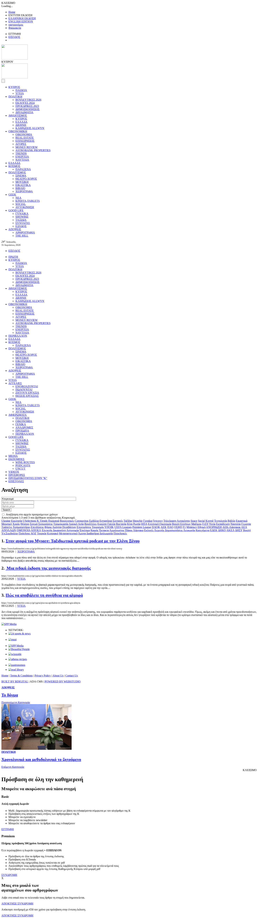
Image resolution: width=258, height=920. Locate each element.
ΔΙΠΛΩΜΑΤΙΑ (24, 112)
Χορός (16, 523)
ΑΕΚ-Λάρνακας (231, 527)
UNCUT (20, 468)
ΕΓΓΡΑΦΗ (7, 829)
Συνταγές (118, 520)
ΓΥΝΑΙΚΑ (21, 213)
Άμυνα (82, 533)
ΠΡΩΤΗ (13, 256)
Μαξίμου (196, 523)
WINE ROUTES (25, 462)
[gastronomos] (16, 665)
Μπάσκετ (191, 527)
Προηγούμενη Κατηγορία (15, 702)
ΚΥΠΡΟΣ (14, 87)
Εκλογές (149, 530)
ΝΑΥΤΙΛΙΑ (22, 159)
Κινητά (209, 520)
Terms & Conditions (21, 675)
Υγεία (212, 523)
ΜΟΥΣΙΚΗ (22, 181)
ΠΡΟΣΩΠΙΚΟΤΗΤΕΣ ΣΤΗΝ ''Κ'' (27, 478)
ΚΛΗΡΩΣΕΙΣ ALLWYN (29, 128)
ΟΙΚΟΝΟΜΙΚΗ (17, 131)
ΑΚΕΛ (230, 530)
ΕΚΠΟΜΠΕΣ (16, 459)
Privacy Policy (43, 675)
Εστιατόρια (106, 520)
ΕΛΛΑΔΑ (21, 121)
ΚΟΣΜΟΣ (14, 166)
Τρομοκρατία (60, 523)
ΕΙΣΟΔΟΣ (14, 36)
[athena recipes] (17, 659)
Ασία (81, 523)
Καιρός (94, 530)
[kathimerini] (16, 645)
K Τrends (42, 520)
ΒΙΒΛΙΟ (20, 188)
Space (194, 520)
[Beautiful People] (19, 649)
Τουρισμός (98, 527)
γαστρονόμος (15, 24)
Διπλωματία (106, 533)
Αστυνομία (72, 530)
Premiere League (141, 527)
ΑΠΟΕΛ (36, 530)
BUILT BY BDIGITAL (14, 681)
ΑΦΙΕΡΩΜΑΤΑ (17, 414)
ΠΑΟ (170, 527)
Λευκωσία (189, 530)
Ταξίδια (128, 520)
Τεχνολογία (220, 520)
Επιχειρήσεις (84, 527)
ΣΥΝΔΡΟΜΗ (9, 874)
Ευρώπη (102, 523)
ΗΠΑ (144, 523)
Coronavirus (81, 520)
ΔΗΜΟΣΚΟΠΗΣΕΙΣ (27, 109)
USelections (29, 520)
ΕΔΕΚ (213, 530)
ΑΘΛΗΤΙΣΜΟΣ (17, 115)
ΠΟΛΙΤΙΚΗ (15, 96)
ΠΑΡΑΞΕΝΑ (23, 169)
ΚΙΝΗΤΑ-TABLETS (27, 200)
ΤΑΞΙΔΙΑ (21, 219)
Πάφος (129, 530)
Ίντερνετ (158, 520)
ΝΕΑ (18, 197)
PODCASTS (22, 465)
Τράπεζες (6, 527)
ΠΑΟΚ (156, 527)
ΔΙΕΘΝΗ (20, 124)
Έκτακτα (104, 530)
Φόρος (48, 527)
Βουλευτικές (67, 520)
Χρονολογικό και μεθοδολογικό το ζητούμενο (41, 759)
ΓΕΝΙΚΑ (20, 424)
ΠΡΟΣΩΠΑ (22, 430)
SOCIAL (20, 204)
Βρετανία (121, 523)
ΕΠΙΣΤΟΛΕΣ (16, 481)
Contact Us (71, 675)
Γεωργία (246, 523)
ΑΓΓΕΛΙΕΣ (15, 383)
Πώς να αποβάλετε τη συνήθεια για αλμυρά (44, 595)
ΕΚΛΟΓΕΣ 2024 (25, 102)
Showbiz (138, 520)
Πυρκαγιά (53, 520)
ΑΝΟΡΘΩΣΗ (214, 527)
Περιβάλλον (69, 527)
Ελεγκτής (47, 530)
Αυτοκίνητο (183, 520)
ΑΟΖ (33, 533)
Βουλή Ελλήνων (181, 523)
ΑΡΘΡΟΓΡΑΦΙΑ (25, 232)
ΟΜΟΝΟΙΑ (23, 530)
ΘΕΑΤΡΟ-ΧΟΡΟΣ (26, 178)
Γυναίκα (147, 520)
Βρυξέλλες (90, 523)
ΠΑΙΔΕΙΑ (21, 90)
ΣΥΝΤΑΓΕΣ (22, 223)
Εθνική (202, 527)
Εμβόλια (94, 520)
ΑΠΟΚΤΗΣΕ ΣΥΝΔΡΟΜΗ (17, 903)
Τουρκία (41, 533)
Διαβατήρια (92, 533)
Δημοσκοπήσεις (174, 530)
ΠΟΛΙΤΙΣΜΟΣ (17, 172)
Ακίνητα (57, 527)
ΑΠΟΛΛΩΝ (8, 530)
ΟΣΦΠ (178, 527)
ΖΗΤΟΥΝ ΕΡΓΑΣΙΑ (27, 392)
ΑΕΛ (244, 527)
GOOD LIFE (16, 210)
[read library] (16, 669)
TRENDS (21, 153)
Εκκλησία (16, 520)
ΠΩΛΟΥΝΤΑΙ (23, 389)
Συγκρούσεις (45, 523)
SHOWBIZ (21, 216)
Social (201, 520)
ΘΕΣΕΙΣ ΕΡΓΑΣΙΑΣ (27, 395)
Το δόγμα (9, 695)
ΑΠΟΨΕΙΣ (14, 229)
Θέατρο (25, 523)
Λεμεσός (159, 530)
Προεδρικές (120, 533)
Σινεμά (34, 523)
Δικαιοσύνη (59, 530)
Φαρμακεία (14, 27)
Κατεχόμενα (202, 530)
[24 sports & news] (19, 633)
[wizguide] (14, 654)
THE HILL (21, 235)
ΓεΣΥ (205, 523)
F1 (184, 527)
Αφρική (73, 523)
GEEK (12, 194)
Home (11, 12)
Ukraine (5, 520)
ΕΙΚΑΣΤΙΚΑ (23, 185)
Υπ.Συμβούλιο (9, 533)
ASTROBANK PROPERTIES (33, 150)
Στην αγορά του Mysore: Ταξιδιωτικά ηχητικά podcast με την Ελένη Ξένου (73, 541)
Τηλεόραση (169, 520)
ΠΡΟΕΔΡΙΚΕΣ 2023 (27, 106)
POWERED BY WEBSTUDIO (63, 681)
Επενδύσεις (37, 527)
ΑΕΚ (164, 527)
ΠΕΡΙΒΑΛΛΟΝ (17, 335)
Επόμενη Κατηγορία (12, 766)
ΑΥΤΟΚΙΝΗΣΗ (24, 207)
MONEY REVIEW (26, 147)
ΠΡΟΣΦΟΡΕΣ (16, 474)
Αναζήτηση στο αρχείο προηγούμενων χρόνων (32, 514)
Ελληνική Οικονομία (159, 523)
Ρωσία (136, 523)
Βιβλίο (231, 520)
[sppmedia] (8, 624)
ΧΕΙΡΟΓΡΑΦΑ (24, 191)
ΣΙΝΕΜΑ (20, 175)
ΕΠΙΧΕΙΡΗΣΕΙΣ (24, 140)
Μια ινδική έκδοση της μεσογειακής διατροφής (48, 568)
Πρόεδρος (24, 533)
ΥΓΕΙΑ (19, 93)
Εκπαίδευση (223, 523)
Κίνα (130, 523)
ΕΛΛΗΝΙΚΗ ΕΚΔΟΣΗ (22, 18)
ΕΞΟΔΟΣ (21, 226)
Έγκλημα (85, 530)
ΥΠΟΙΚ (109, 527)
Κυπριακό (52, 533)
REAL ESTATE (24, 137)
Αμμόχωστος (116, 530)
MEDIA (13, 455)
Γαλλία (111, 523)
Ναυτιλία (235, 523)
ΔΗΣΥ (238, 530)
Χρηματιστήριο (21, 527)
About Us (57, 675)
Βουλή (247, 530)
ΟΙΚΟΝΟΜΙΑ (23, 134)
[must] (12, 639)
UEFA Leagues (123, 527)
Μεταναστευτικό (68, 533)
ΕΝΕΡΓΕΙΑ (22, 156)
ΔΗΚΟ (222, 530)
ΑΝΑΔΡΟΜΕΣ (24, 427)
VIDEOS (13, 471)
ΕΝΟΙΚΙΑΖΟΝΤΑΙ (26, 386)
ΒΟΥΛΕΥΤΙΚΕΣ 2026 (28, 99)
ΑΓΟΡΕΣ (20, 143)
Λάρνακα (138, 530)
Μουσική (6, 523)
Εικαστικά (241, 520)
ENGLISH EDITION (20, 21)
